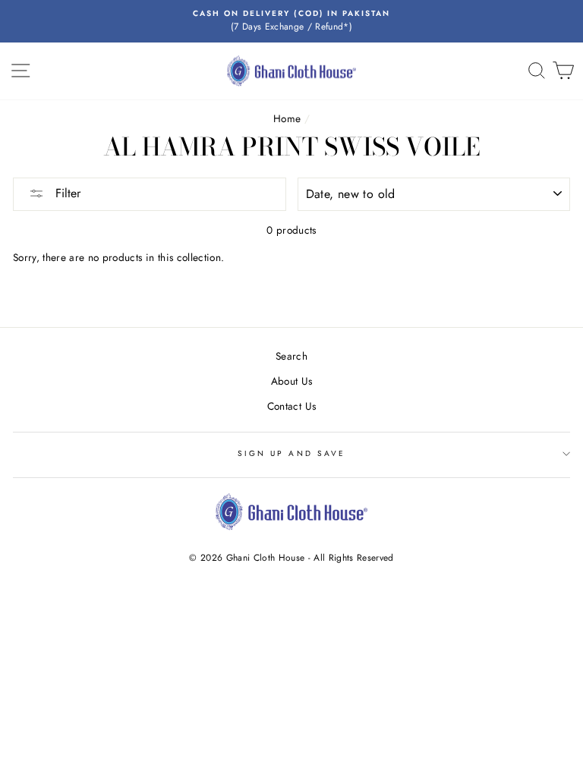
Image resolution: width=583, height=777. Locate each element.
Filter (66, 193)
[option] (291, 21)
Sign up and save (291, 453)
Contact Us (291, 406)
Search (291, 355)
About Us (292, 380)
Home (287, 118)
